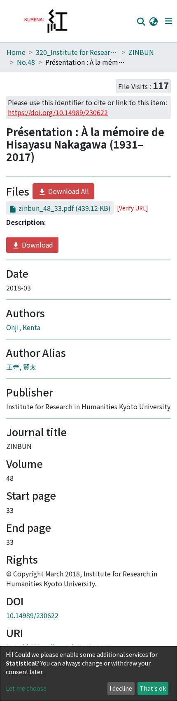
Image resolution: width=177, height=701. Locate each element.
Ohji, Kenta (23, 327)
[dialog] (88, 673)
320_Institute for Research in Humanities (77, 52)
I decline (120, 688)
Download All (68, 191)
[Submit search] (141, 21)
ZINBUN (141, 52)
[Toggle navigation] (168, 21)
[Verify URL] (132, 208)
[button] (153, 21)
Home (16, 52)
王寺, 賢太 (21, 367)
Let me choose (26, 688)
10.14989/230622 (32, 615)
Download (36, 245)
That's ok (153, 688)
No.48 (26, 62)
